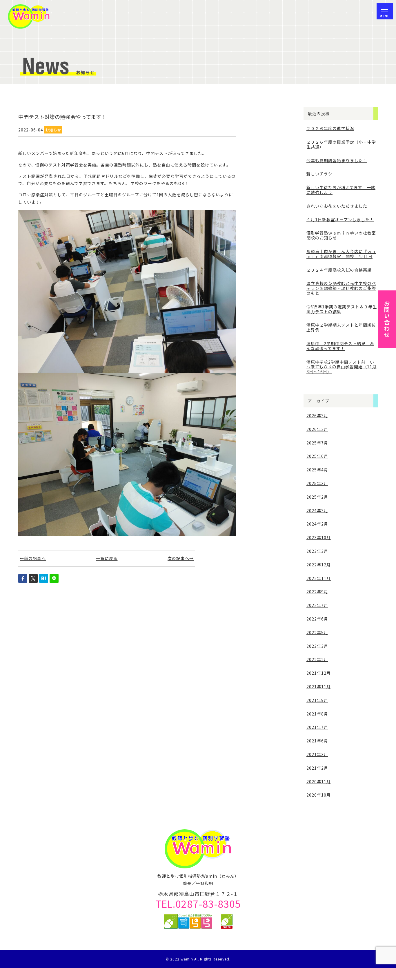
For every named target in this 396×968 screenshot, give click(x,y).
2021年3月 (317, 754)
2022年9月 (317, 591)
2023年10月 (318, 537)
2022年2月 (317, 659)
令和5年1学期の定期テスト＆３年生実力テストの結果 (341, 309)
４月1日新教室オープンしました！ (340, 219)
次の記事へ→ (181, 558)
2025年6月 (317, 456)
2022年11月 (318, 578)
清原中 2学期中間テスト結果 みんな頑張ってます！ (340, 346)
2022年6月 (317, 619)
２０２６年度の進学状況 (330, 128)
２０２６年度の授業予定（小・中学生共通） (341, 144)
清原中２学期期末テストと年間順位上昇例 (341, 327)
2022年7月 (317, 605)
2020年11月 (318, 781)
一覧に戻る (107, 558)
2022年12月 (318, 565)
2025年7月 (317, 443)
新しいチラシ (319, 174)
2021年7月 (317, 727)
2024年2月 (317, 524)
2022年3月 (317, 646)
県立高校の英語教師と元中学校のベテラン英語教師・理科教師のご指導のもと (341, 288)
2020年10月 (318, 795)
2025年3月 (317, 483)
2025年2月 (317, 497)
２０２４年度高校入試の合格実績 (339, 270)
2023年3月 (317, 551)
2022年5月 (317, 632)
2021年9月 (317, 700)
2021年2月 (317, 768)
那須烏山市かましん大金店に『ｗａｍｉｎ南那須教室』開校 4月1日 (341, 253)
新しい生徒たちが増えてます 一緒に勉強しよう (340, 189)
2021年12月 (318, 673)
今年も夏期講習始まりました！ (336, 160)
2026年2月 (317, 429)
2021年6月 (317, 741)
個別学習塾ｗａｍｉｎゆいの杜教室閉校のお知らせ (341, 235)
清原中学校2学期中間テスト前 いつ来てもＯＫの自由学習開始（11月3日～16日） (341, 367)
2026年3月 (317, 415)
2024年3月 (317, 510)
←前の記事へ (33, 558)
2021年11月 (318, 686)
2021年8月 (317, 714)
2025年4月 (317, 470)
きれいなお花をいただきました (336, 206)
